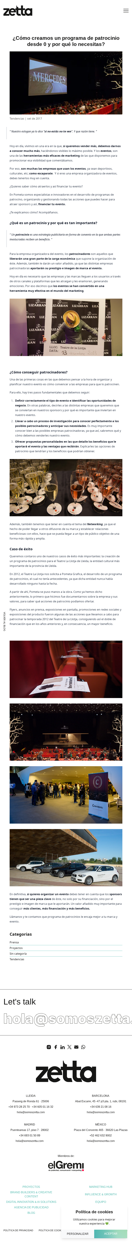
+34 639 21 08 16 (100, 1106)
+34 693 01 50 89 (29, 1135)
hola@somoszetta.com (31, 1112)
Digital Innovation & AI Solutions (31, 1201)
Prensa (14, 942)
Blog (31, 1212)
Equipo (100, 1201)
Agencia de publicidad (31, 1207)
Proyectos (16, 948)
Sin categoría (18, 953)
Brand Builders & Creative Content (31, 1194)
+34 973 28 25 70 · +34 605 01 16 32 (30, 1106)
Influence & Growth (101, 1194)
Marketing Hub (100, 1186)
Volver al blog (4, 621)
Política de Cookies (52, 1230)
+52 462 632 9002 (101, 1135)
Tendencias (17, 959)
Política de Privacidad (18, 1230)
